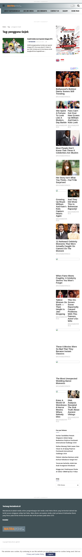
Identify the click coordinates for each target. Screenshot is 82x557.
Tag (9, 27)
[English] (57, 61)
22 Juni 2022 (40, 41)
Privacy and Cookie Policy (35, 554)
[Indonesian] (62, 61)
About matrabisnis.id (12, 11)
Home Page (75, 11)
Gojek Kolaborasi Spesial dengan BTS (39, 39)
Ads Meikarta (42, 11)
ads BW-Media (28, 11)
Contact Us (55, 11)
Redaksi (5, 520)
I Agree (50, 554)
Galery (65, 11)
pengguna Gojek (16, 27)
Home (4, 27)
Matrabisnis (32, 41)
